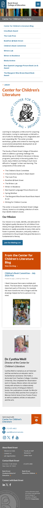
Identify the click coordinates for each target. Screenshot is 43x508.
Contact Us (7, 453)
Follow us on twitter (8, 437)
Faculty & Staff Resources (29, 452)
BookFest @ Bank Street (13, 41)
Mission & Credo (9, 451)
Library (7, 85)
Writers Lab (8, 51)
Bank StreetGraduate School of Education (8, 473)
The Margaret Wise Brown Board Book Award (19, 74)
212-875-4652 (11, 428)
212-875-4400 (28, 464)
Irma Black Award (11, 31)
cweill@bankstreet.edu (14, 432)
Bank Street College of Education (16, 4)
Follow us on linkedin (3, 484)
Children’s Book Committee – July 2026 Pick (20, 274)
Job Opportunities (10, 456)
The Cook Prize (10, 36)
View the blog (10, 266)
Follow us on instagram (4, 437)
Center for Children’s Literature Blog (19, 26)
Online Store (28, 455)
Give (36, 417)
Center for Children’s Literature (16, 19)
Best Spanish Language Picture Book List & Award (21, 66)
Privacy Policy (35, 499)
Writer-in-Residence (12, 56)
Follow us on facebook (13, 437)
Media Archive (9, 61)
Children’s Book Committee (15, 46)
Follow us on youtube (17, 437)
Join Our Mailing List (12, 243)
